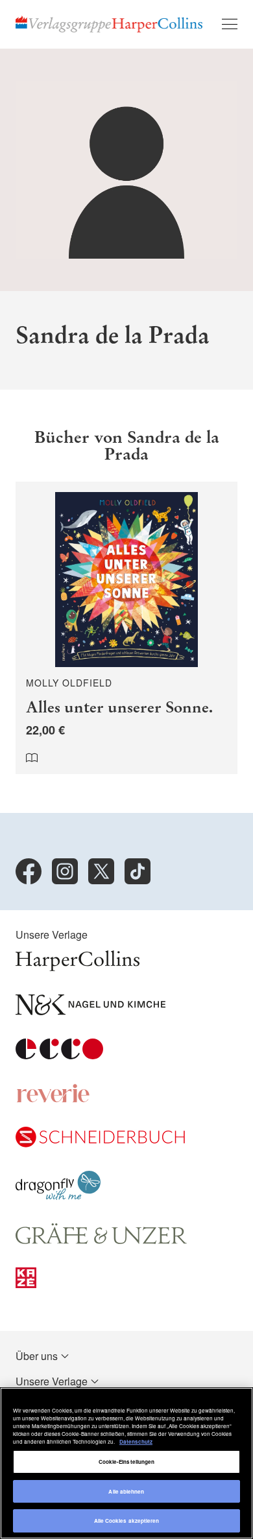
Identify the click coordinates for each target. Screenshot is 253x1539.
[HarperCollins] (77, 966)
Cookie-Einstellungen (127, 1461)
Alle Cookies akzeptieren (127, 1520)
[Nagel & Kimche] (90, 1011)
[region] (126, 1463)
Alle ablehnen (126, 1491)
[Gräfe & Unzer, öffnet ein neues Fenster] (101, 1239)
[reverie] (53, 1099)
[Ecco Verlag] (59, 1055)
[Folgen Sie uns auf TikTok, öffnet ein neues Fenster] (138, 871)
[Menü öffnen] (229, 24)
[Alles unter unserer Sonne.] (126, 628)
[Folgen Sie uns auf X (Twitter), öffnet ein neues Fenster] (101, 871)
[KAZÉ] (26, 1283)
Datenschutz (135, 1441)
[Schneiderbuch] (100, 1143)
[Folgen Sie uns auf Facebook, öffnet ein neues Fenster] (29, 871)
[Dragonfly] (58, 1195)
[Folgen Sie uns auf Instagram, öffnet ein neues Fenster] (65, 871)
